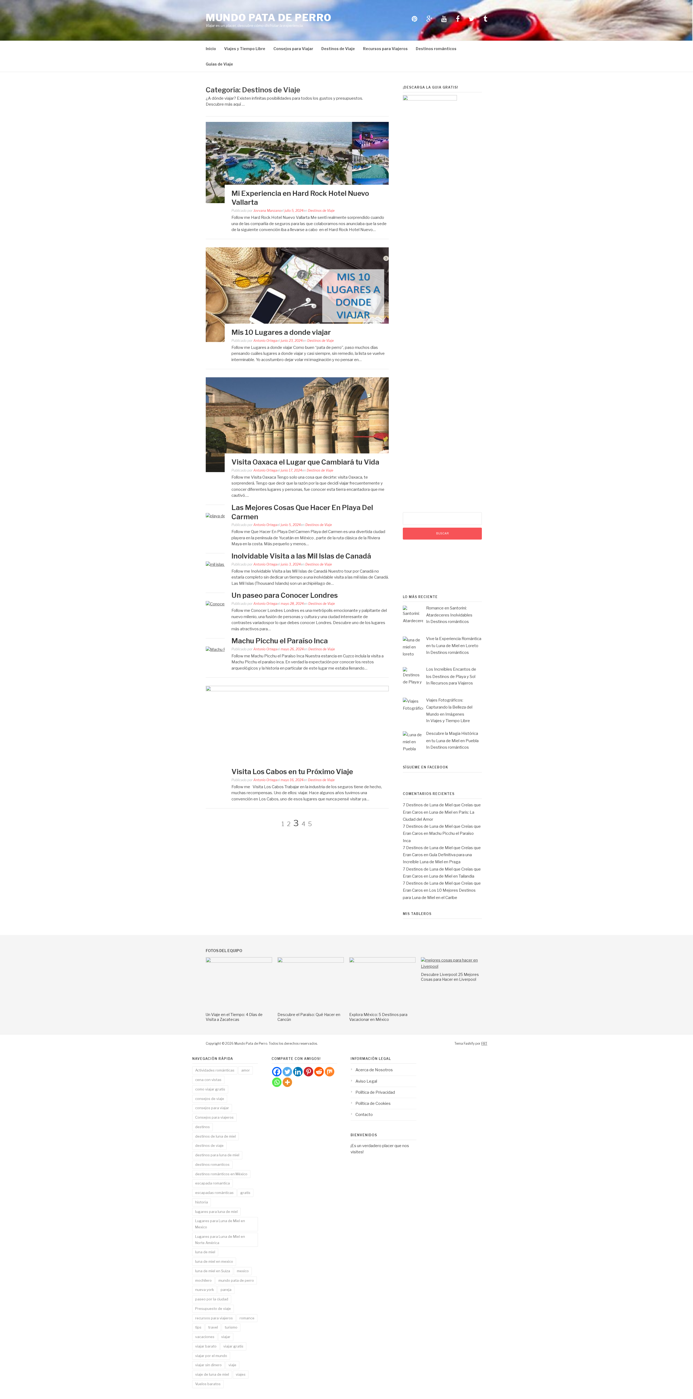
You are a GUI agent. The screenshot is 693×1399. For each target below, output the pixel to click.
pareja (226, 1289)
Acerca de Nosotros (374, 1069)
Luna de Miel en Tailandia (451, 876)
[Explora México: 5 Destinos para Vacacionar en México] (382, 961)
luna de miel (205, 1252)
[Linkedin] (298, 1071)
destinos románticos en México (221, 1174)
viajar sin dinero (208, 1365)
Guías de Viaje (219, 64)
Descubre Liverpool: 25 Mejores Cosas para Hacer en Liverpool (450, 977)
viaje (232, 1365)
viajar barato (206, 1346)
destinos (202, 1127)
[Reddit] (319, 1071)
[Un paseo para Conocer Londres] (224, 604)
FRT (484, 1043)
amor (245, 1070)
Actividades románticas (214, 1070)
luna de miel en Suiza (212, 1271)
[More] (287, 1082)
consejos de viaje (209, 1098)
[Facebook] (277, 1071)
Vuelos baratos (208, 1384)
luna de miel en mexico (214, 1261)
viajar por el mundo (211, 1355)
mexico (243, 1271)
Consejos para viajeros (214, 1117)
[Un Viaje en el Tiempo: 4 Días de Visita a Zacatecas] (239, 961)
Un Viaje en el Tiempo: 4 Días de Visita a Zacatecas (234, 1017)
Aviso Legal (366, 1081)
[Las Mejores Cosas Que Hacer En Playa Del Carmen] (223, 516)
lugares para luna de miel (216, 1211)
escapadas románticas (214, 1192)
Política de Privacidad (375, 1092)
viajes (241, 1374)
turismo (231, 1327)
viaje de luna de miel (212, 1374)
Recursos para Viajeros (385, 48)
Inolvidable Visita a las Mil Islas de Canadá (301, 556)
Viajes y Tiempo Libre (244, 48)
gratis (245, 1192)
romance (247, 1318)
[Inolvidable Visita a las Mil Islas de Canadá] (222, 564)
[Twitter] (287, 1071)
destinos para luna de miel (217, 1155)
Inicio (211, 48)
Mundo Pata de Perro (269, 18)
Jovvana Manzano (267, 211)
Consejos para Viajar (293, 48)
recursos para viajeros (214, 1318)
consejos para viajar (212, 1108)
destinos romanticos (212, 1164)
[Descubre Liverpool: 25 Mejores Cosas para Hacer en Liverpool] (454, 966)
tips (198, 1327)
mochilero (203, 1280)
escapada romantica (212, 1183)
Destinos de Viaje (338, 48)
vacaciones (204, 1337)
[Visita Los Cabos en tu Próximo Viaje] (297, 689)
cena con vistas (208, 1079)
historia (201, 1202)
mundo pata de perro (236, 1280)
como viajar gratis (210, 1089)
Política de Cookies (373, 1103)
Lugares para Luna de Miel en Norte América (220, 1239)
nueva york (204, 1289)
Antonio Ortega (265, 341)
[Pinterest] (308, 1071)
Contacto (364, 1114)
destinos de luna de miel (215, 1136)
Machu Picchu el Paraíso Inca (279, 641)
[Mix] (329, 1071)
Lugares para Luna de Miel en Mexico (220, 1224)
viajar (225, 1337)
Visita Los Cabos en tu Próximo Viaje (292, 771)
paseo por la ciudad (211, 1299)
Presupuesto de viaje (213, 1308)
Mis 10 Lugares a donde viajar (281, 332)
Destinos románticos (436, 48)
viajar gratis (233, 1346)
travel (213, 1327)
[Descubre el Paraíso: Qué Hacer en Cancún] (310, 961)
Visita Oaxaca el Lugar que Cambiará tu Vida (305, 462)
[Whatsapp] (277, 1082)
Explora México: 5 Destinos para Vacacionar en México (378, 1017)
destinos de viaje (209, 1145)
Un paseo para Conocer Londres (284, 595)
